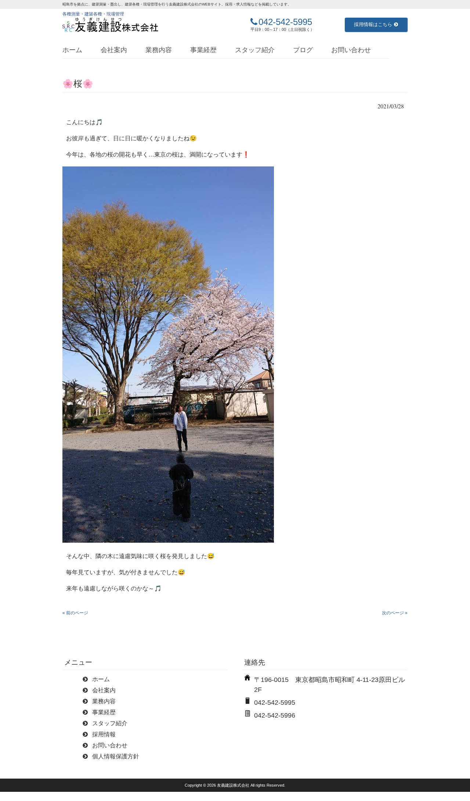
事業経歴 (203, 50)
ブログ (303, 50)
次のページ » (395, 612)
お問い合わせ (351, 50)
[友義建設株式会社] (110, 25)
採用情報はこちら (373, 24)
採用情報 (104, 734)
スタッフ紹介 (255, 50)
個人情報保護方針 (115, 756)
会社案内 (114, 50)
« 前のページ (75, 612)
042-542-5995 (285, 22)
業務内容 (158, 50)
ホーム (72, 50)
